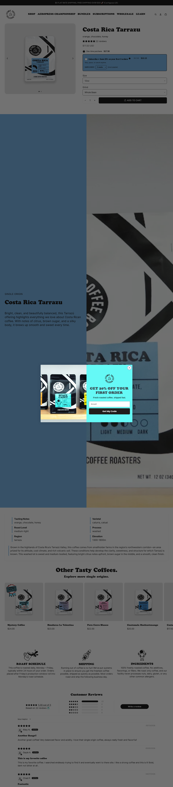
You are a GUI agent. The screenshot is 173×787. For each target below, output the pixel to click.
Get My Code (109, 411)
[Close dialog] (129, 368)
